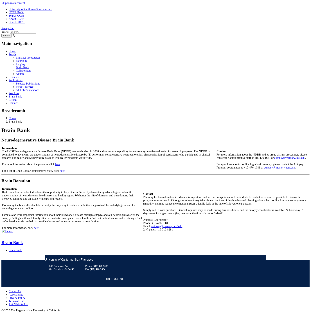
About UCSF (16, 18)
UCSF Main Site (115, 279)
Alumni (20, 73)
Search (5, 31)
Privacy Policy (17, 297)
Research (14, 77)
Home (12, 51)
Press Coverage (24, 86)
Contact (13, 103)
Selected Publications (28, 83)
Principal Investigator (28, 57)
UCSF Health (16, 12)
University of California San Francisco (30, 9)
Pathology (21, 60)
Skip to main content (13, 3)
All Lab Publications (27, 90)
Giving (13, 99)
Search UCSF (16, 15)
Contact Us (15, 291)
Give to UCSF (17, 22)
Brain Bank (22, 67)
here (57, 164)
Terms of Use (16, 301)
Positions (14, 93)
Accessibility (16, 294)
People (12, 54)
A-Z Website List (18, 304)
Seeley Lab (7, 28)
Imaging (20, 64)
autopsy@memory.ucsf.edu (289, 157)
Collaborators (23, 70)
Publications (15, 80)
